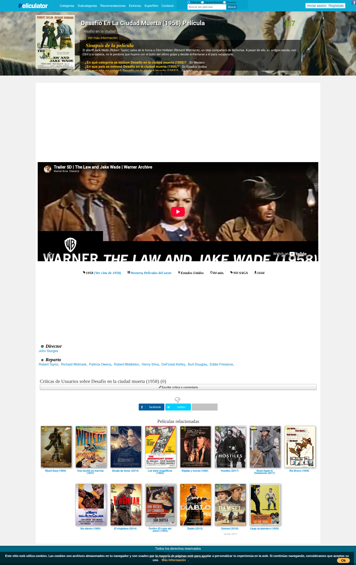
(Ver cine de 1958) (107, 273)
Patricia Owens (100, 364)
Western (136, 273)
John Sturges (48, 351)
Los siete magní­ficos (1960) (160, 471)
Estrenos (135, 5)
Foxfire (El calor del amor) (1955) (160, 528)
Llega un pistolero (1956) (264, 528)
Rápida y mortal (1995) (195, 471)
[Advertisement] (178, 121)
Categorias (67, 5)
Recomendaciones (113, 5)
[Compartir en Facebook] (152, 406)
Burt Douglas (197, 364)
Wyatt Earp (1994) (55, 471)
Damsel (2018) (229, 528)
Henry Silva (150, 364)
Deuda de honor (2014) (125, 471)
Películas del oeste (157, 273)
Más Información (174, 560)
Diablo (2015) (195, 528)
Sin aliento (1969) (90, 528)
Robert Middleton (126, 364)
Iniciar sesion (317, 5)
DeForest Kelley (173, 364)
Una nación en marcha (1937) (90, 471)
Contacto (168, 5)
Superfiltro (151, 5)
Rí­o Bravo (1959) (299, 471)
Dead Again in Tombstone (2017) (264, 471)
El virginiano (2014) (125, 528)
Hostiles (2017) (230, 471)
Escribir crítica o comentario (180, 387)
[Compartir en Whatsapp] (205, 407)
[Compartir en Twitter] (178, 406)
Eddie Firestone (221, 364)
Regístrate (336, 5)
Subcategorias (87, 5)
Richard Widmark (73, 364)
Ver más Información (103, 37)
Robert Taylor (48, 364)
